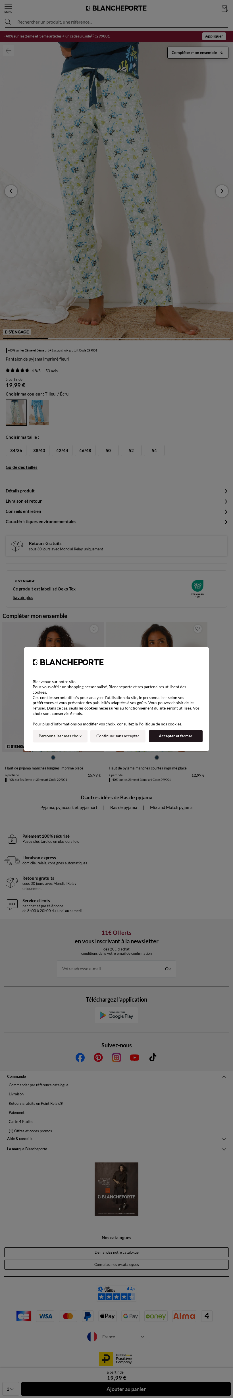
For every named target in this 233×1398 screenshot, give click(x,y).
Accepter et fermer (175, 735)
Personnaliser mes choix (60, 735)
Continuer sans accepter (117, 735)
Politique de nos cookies (160, 723)
